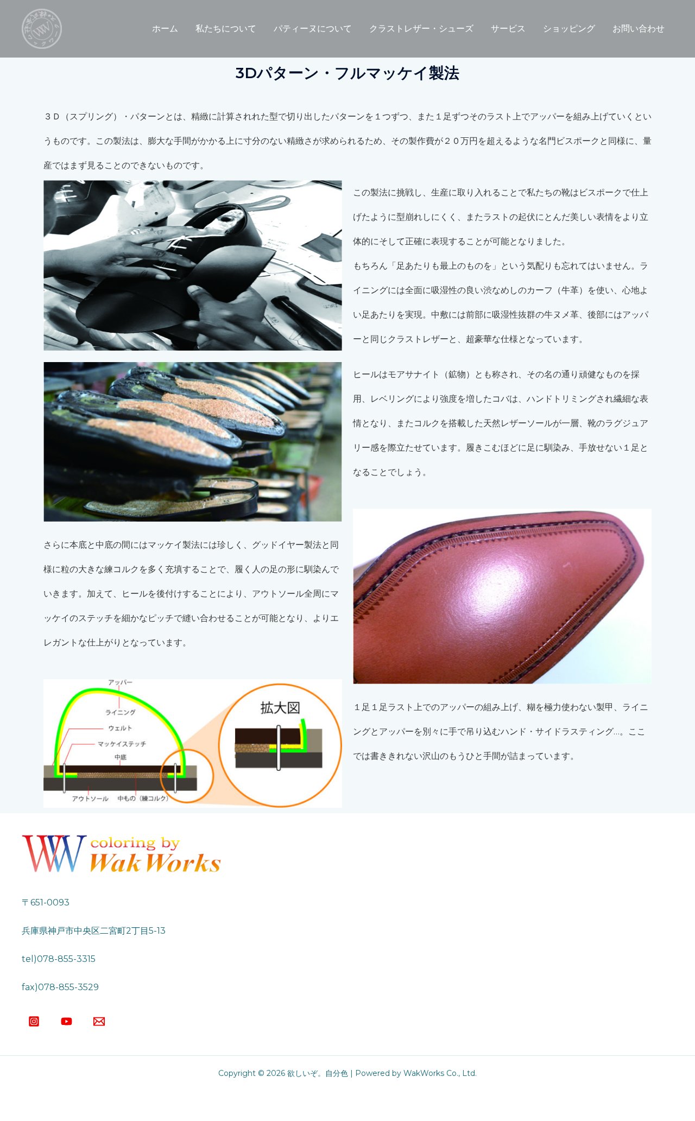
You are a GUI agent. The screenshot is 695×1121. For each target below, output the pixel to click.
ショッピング (569, 28)
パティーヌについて (313, 28)
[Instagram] (34, 1021)
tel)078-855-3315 (59, 959)
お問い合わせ (638, 28)
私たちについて (225, 28)
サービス (508, 28)
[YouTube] (66, 1021)
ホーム (165, 28)
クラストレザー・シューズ (421, 28)
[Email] (99, 1021)
